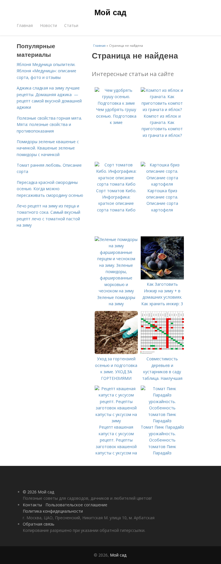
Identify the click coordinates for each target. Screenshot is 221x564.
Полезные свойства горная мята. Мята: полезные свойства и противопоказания (49, 124)
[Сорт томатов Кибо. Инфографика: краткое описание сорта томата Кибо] (116, 184)
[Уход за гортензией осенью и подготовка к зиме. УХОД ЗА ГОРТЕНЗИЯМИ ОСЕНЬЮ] (116, 352)
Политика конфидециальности (53, 511)
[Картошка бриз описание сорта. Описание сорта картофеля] (162, 184)
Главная (25, 25)
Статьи (71, 25)
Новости (48, 25)
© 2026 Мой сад (38, 492)
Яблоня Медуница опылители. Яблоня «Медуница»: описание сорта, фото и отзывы (46, 71)
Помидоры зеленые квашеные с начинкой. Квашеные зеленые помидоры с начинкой (48, 148)
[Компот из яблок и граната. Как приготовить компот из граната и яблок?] (162, 109)
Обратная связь (38, 524)
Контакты (32, 504)
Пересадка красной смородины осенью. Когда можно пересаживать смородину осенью (50, 189)
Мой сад (110, 12)
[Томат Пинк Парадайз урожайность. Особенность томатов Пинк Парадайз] (162, 420)
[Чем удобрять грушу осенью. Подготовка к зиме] (116, 103)
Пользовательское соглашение (76, 504)
